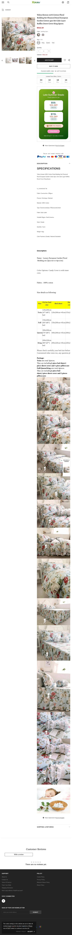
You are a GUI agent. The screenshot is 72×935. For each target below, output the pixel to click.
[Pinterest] (52, 480)
